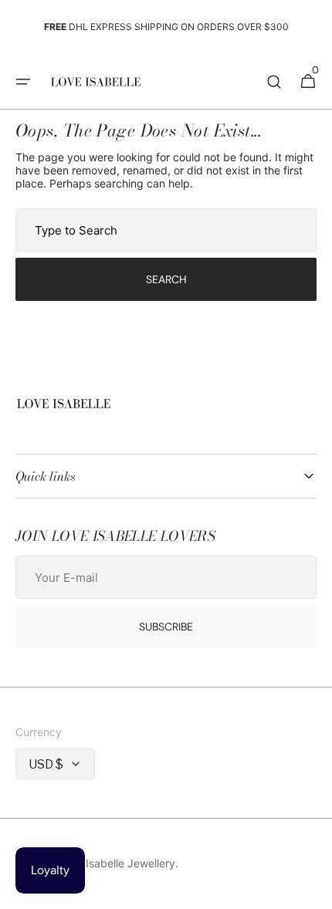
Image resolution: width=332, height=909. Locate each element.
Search (166, 279)
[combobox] (166, 230)
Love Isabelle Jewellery (116, 863)
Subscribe (166, 627)
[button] (23, 82)
